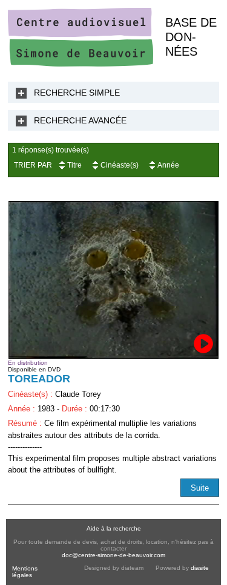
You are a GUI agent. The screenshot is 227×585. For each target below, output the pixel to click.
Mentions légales (25, 571)
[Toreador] (113, 279)
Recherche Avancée (80, 120)
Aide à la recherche (114, 528)
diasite (200, 567)
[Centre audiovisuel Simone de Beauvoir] (80, 63)
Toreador (39, 379)
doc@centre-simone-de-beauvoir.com (113, 555)
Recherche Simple (77, 92)
